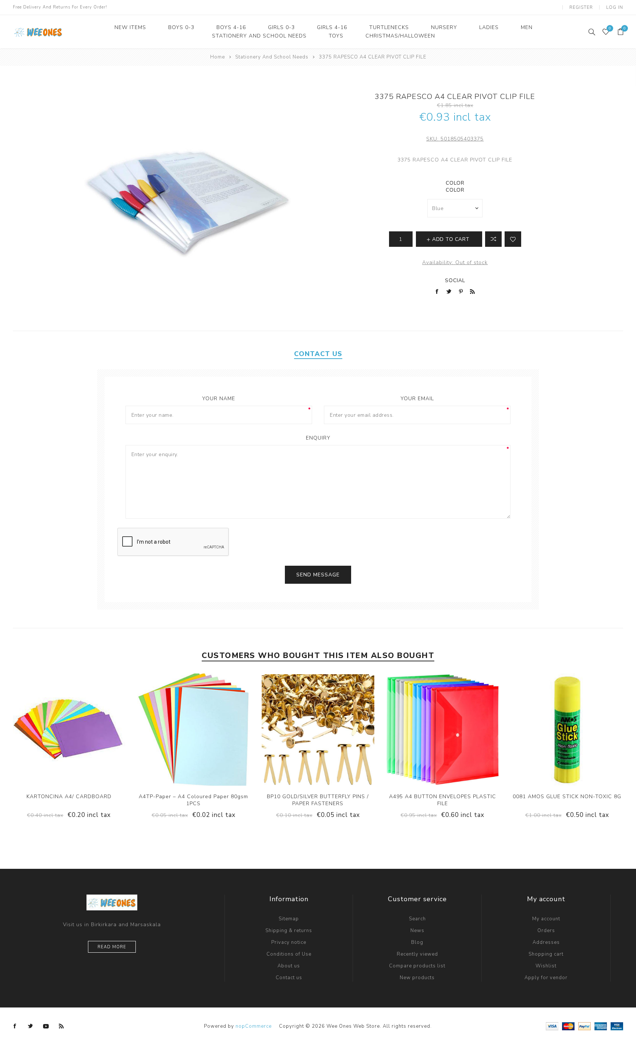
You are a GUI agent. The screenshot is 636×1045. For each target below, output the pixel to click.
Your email (417, 398)
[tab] (318, 353)
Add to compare (61, 729)
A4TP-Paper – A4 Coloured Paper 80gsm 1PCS (193, 800)
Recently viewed (417, 954)
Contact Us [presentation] (318, 353)
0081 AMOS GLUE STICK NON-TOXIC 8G (567, 796)
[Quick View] (46, 729)
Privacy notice (288, 942)
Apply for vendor (546, 977)
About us (289, 966)
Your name (218, 398)
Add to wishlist (513, 239)
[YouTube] (46, 1026)
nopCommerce (254, 1026)
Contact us (289, 977)
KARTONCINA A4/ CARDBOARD (69, 796)
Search (417, 919)
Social (455, 280)
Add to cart (91, 729)
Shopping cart (546, 954)
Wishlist (546, 966)
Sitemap (289, 919)
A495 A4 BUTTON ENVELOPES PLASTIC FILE (442, 800)
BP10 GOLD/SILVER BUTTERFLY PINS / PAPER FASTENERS (318, 800)
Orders (546, 930)
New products (417, 977)
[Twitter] (30, 1026)
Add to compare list (493, 239)
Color (455, 183)
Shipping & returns (288, 930)
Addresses (546, 942)
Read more (112, 947)
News (417, 930)
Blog (417, 942)
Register (581, 7)
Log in (614, 7)
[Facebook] (15, 1026)
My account (546, 919)
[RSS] (61, 1026)
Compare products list (417, 966)
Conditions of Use (288, 954)
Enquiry (318, 437)
